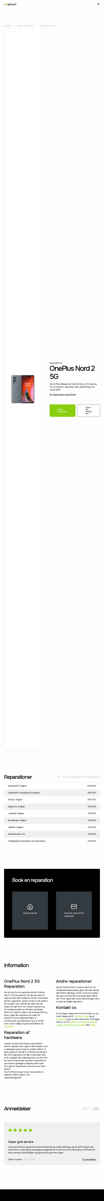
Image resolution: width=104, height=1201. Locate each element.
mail (87, 1016)
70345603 (79, 1016)
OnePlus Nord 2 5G (48, 25)
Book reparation (62, 410)
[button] (98, 4)
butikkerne (75, 1022)
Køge (92, 1025)
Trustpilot (8, 1026)
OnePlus (7, 25)
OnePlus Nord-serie (25, 25)
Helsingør (85, 1022)
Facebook (60, 1019)
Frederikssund (70, 1025)
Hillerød (93, 1022)
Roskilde (81, 1025)
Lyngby (59, 1025)
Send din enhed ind (89, 410)
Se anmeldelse (89, 1159)
